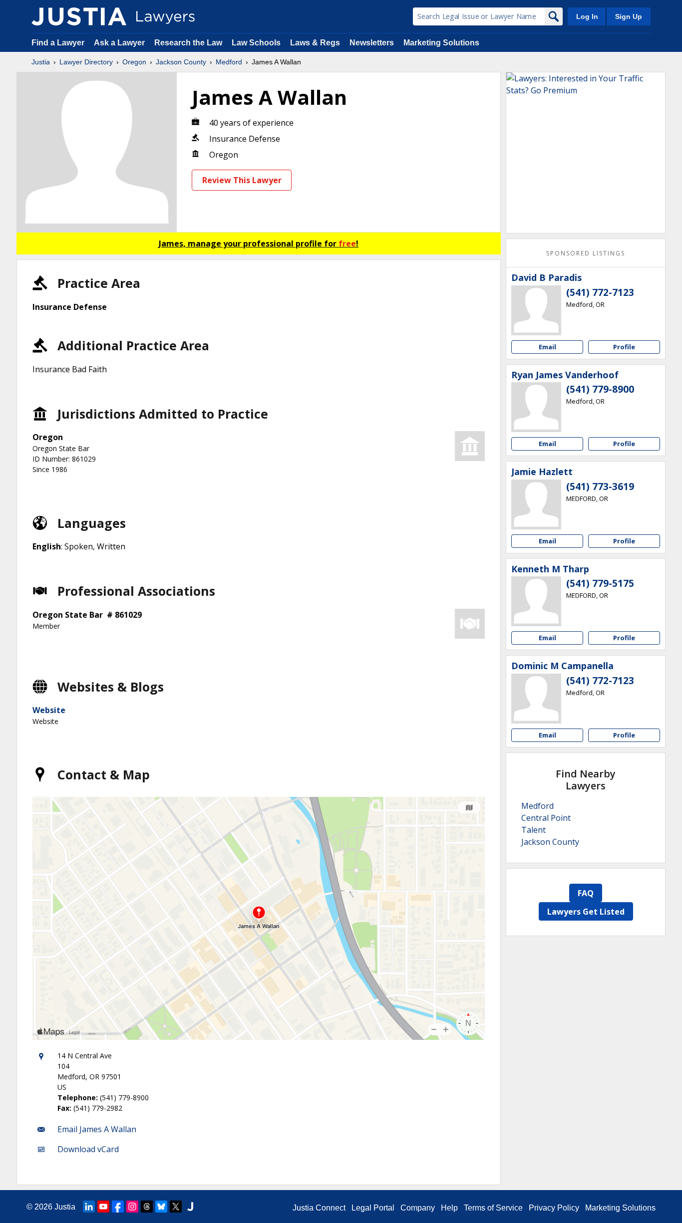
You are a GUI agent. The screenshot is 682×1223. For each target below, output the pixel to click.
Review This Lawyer (242, 180)
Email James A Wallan (96, 1129)
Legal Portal (372, 1208)
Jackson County (181, 62)
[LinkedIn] (89, 1207)
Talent (533, 829)
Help (449, 1208)
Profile (624, 346)
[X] (176, 1207)
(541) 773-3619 (600, 486)
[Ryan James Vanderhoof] (536, 407)
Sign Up (628, 16)
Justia (40, 62)
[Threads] (147, 1207)
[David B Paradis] (536, 310)
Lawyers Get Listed (586, 911)
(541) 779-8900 (600, 389)
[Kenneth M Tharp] (536, 601)
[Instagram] (132, 1207)
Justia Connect (319, 1208)
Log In (587, 16)
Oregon (134, 62)
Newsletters (371, 42)
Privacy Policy (554, 1208)
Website (48, 710)
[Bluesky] (161, 1207)
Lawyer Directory (86, 62)
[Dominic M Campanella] (536, 699)
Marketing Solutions (441, 42)
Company (417, 1208)
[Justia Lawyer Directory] (78, 16)
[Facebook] (118, 1207)
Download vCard (88, 1149)
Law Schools (256, 42)
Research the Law (188, 42)
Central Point (546, 817)
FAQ (586, 893)
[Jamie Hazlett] (536, 504)
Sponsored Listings (585, 253)
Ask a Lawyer (120, 42)
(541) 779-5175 (600, 583)
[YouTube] (103, 1207)
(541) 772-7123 (600, 292)
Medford (229, 62)
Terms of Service (493, 1208)
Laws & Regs (315, 42)
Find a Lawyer (57, 42)
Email (547, 346)
